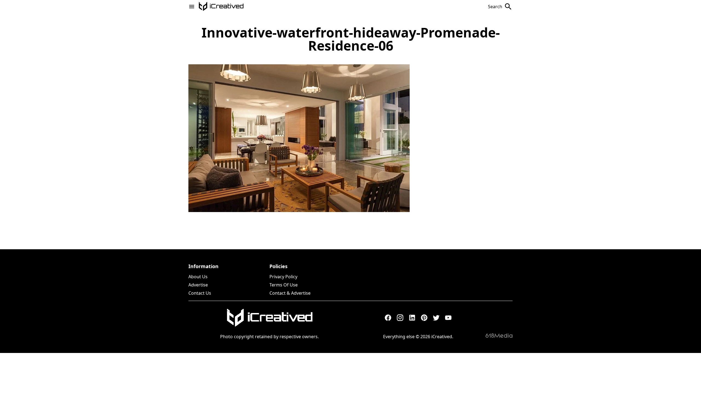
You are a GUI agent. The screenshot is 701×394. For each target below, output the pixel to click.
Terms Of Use (283, 285)
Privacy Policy (283, 277)
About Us (198, 277)
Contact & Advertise (290, 293)
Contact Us (199, 293)
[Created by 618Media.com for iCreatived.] (499, 335)
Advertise (198, 285)
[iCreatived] (269, 317)
